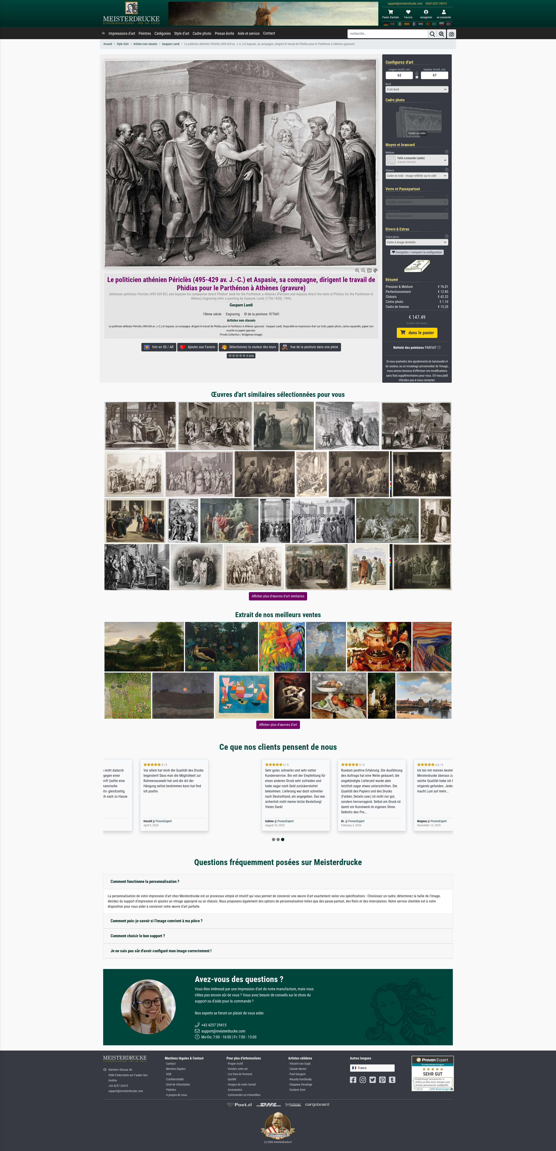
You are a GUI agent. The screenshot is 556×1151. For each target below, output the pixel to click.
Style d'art (181, 33)
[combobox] (417, 89)
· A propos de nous (176, 1095)
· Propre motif (235, 1064)
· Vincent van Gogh (299, 1064)
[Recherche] (432, 33)
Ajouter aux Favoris (200, 347)
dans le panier (419, 332)
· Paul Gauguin (297, 1074)
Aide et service (249, 33)
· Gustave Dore (297, 1090)
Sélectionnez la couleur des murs (251, 347)
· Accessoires (234, 1090)
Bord (388, 84)
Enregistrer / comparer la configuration (418, 252)
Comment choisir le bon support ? (138, 935)
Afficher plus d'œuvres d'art (278, 725)
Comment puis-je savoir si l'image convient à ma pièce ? (157, 920)
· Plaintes (170, 1090)
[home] (103, 33)
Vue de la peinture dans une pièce (313, 347)
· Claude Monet (297, 1069)
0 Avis (250, 355)
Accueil (107, 44)
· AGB (168, 1074)
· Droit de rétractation (177, 1084)
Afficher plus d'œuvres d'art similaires (278, 596)
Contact (269, 33)
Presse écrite (224, 33)
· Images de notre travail (241, 1084)
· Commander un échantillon (243, 1095)
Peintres (145, 33)
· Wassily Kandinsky (300, 1079)
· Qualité (231, 1079)
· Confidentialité (174, 1079)
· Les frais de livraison (239, 1074)
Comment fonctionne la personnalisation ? (145, 881)
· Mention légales (175, 1069)
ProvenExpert (154, 821)
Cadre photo (202, 33)
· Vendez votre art (237, 1069)
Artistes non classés (145, 44)
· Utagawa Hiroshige (300, 1084)
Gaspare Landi (170, 44)
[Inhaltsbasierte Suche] (441, 33)
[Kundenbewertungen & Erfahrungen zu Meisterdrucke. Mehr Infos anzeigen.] (433, 1073)
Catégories (162, 33)
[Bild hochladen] (451, 33)
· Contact (170, 1064)
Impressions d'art (122, 33)
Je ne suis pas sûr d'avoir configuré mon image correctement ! (161, 950)
